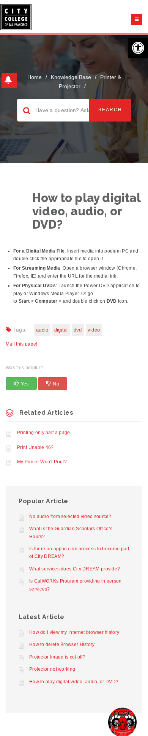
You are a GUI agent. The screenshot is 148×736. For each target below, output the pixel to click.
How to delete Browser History (62, 644)
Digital (61, 330)
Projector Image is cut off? (57, 657)
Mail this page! (22, 344)
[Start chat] (122, 722)
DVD (78, 330)
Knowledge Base (71, 77)
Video (94, 330)
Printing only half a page (43, 432)
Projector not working (52, 669)
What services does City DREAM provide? (74, 569)
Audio (42, 330)
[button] (138, 48)
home (34, 77)
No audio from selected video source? (70, 516)
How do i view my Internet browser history (74, 632)
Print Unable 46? (35, 447)
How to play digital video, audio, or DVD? (73, 681)
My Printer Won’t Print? (42, 461)
